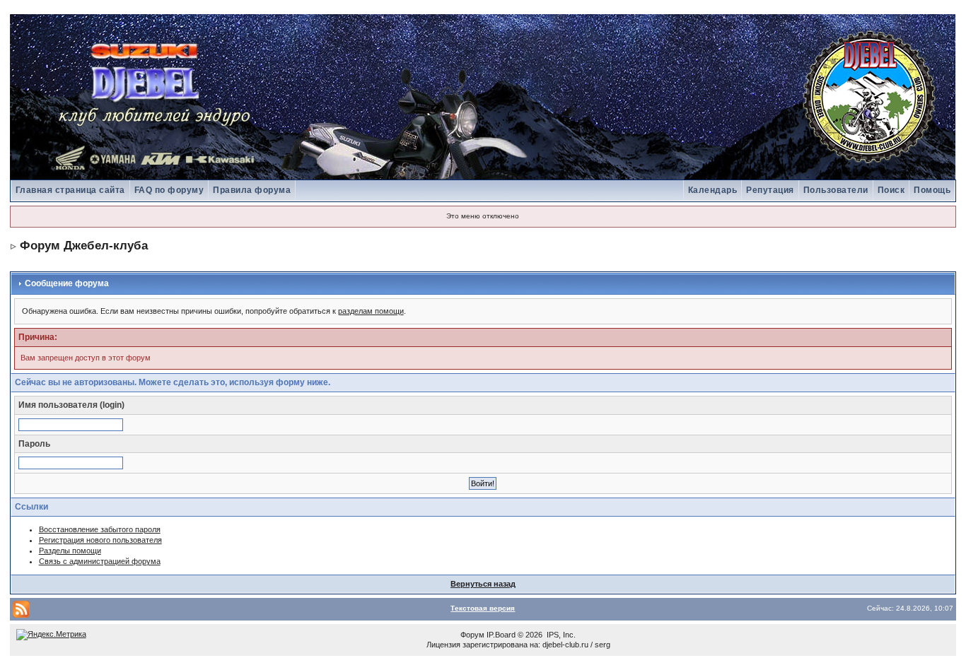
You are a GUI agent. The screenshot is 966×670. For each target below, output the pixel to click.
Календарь (713, 190)
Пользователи (835, 190)
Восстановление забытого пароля (100, 529)
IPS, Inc (560, 634)
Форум (472, 634)
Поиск (891, 190)
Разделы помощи (70, 550)
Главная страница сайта (70, 190)
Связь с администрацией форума (100, 561)
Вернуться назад (483, 584)
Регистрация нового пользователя (100, 540)
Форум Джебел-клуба (84, 245)
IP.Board (501, 634)
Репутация (770, 190)
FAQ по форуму (169, 190)
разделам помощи (371, 311)
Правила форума (252, 190)
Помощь (932, 190)
